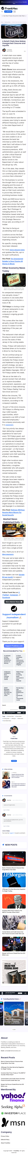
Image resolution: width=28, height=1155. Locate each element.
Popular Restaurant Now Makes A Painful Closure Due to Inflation (18, 776)
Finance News (19, 716)
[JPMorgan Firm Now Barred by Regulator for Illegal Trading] (14, 880)
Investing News (6, 718)
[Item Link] (14, 1013)
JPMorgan (14, 718)
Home (2, 22)
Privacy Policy (5, 1136)
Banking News (7, 22)
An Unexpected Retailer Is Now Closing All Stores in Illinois (12, 261)
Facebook (6, 597)
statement (9, 425)
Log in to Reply (6, 810)
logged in (12, 833)
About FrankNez (5, 1143)
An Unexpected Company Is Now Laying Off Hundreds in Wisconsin (19, 785)
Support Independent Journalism (14, 616)
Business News (11, 716)
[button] (2, 11)
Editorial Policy (5, 1139)
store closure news (17, 250)
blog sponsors (8, 554)
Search (4, 705)
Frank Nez (10, 49)
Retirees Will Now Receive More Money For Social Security (13, 512)
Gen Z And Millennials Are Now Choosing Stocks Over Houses (13, 1021)
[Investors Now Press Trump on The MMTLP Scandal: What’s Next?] (14, 901)
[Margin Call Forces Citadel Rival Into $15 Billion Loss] (14, 944)
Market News (20, 718)
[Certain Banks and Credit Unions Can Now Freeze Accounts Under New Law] (14, 922)
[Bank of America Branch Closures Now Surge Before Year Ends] (14, 858)
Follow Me (14, 760)
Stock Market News (7, 720)
